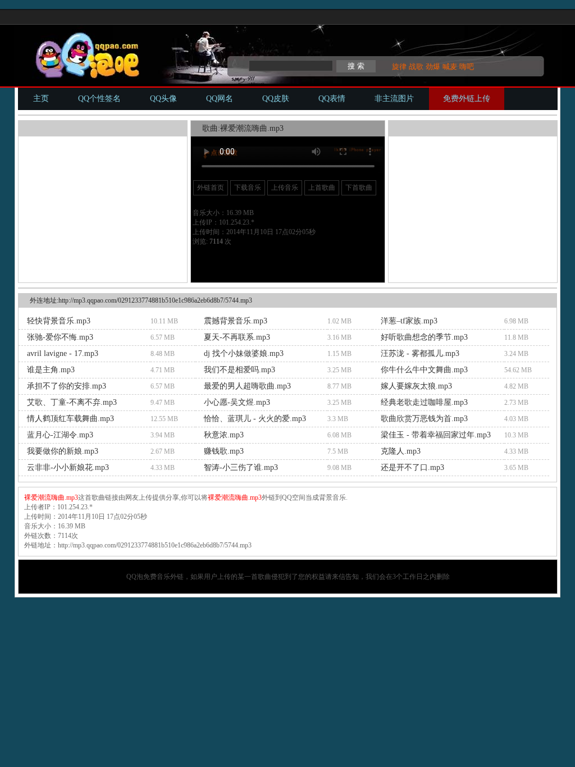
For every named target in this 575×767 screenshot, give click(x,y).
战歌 (416, 66)
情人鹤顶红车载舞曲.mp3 (70, 418)
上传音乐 (284, 187)
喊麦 (449, 66)
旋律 (399, 66)
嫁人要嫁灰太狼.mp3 (416, 386)
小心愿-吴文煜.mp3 (237, 402)
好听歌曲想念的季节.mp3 (424, 337)
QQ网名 (219, 98)
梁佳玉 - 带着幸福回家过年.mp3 (436, 435)
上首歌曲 (321, 187)
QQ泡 (134, 577)
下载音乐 (247, 187)
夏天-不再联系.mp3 (237, 337)
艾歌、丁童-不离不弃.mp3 (72, 402)
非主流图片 (394, 98)
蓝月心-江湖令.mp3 (60, 435)
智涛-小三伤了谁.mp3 (241, 467)
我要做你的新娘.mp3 (62, 451)
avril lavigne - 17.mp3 (62, 353)
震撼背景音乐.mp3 (235, 321)
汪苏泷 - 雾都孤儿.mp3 (420, 353)
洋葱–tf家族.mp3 (409, 321)
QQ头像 (163, 98)
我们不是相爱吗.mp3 (239, 370)
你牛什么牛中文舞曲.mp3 (424, 370)
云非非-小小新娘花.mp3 (68, 467)
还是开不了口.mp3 (412, 467)
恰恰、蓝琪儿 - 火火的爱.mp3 (255, 418)
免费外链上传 (466, 98)
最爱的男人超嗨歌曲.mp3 (247, 386)
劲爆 (433, 66)
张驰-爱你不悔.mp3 (60, 337)
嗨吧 (466, 66)
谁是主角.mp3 (51, 370)
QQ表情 (331, 98)
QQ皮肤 (275, 98)
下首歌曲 (358, 187)
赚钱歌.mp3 (224, 451)
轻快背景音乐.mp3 (58, 321)
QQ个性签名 (99, 98)
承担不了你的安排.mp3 (66, 386)
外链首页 (210, 187)
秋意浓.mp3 (224, 435)
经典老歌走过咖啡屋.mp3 (424, 402)
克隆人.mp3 (401, 451)
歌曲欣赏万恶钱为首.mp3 (424, 418)
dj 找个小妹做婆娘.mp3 (244, 353)
